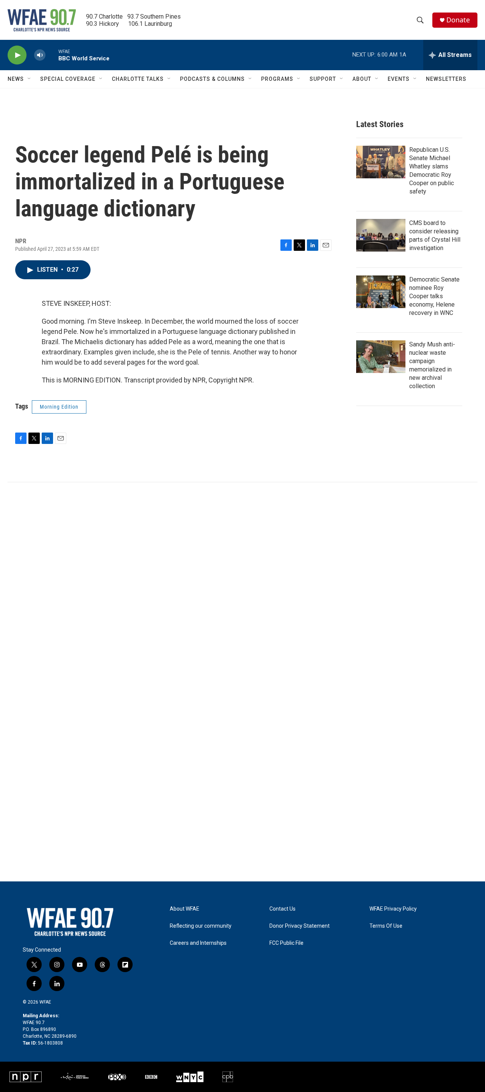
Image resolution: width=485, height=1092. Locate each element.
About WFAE (184, 909)
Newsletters (446, 79)
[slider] (52, 55)
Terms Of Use (385, 926)
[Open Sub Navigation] (30, 79)
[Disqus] (242, 585)
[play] (17, 55)
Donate (458, 20)
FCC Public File (286, 943)
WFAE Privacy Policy (393, 909)
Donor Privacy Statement (299, 926)
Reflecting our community (201, 926)
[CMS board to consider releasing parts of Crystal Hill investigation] (380, 235)
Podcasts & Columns (212, 79)
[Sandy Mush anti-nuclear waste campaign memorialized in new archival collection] (380, 356)
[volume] (39, 55)
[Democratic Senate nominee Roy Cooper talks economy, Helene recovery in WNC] (380, 291)
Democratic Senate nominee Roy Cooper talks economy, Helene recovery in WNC (434, 296)
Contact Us (282, 909)
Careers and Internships (198, 943)
